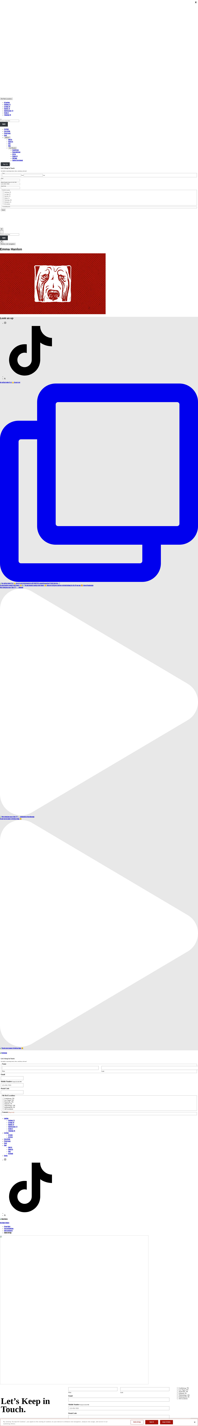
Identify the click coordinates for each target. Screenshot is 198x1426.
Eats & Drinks (7, 131)
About (5, 1145)
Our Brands (12, 148)
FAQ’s (9, 144)
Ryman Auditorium (16, 152)
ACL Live (14, 154)
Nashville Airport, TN (8, 111)
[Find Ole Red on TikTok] (30, 377)
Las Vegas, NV (7, 107)
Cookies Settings (137, 1422)
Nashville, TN (7, 109)
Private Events (7, 133)
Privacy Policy (7, 1226)
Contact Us (10, 142)
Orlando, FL (6, 113)
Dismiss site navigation (8, 244)
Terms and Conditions (8, 1228)
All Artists (10, 1137)
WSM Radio (14, 158)
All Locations (7, 102)
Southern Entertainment (17, 160)
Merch (5, 135)
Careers (6, 1156)
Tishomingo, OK (7, 115)
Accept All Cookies (166, 1422)
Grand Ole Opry (15, 150)
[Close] (194, 1422)
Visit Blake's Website (4, 1223)
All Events (10, 1135)
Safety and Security (8, 1231)
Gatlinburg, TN (7, 104)
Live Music (6, 129)
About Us (10, 140)
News (9, 146)
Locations (6, 1118)
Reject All (152, 1422)
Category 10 (15, 156)
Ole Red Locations (6, 99)
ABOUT (7, 137)
